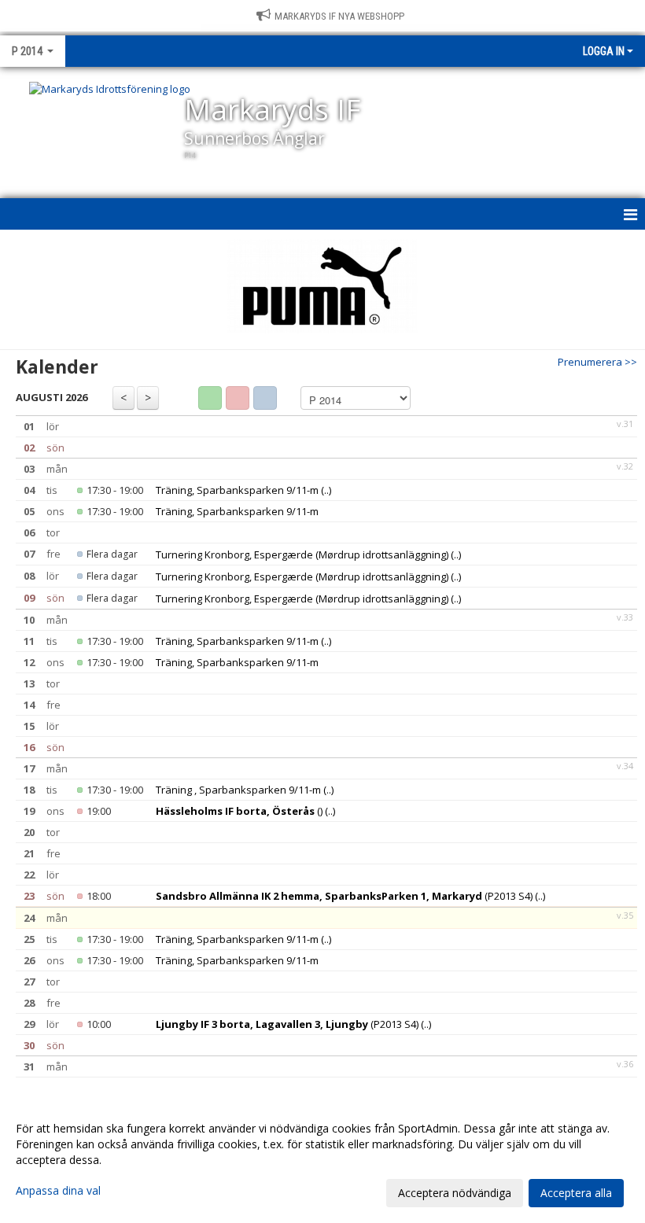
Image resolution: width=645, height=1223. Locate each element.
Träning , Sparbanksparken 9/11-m (238, 790)
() (239, 811)
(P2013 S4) (344, 896)
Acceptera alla (576, 1192)
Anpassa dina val (58, 1191)
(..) (326, 490)
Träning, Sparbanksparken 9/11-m (237, 490)
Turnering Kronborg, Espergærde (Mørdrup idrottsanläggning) (302, 554)
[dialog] (322, 1160)
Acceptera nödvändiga (454, 1192)
